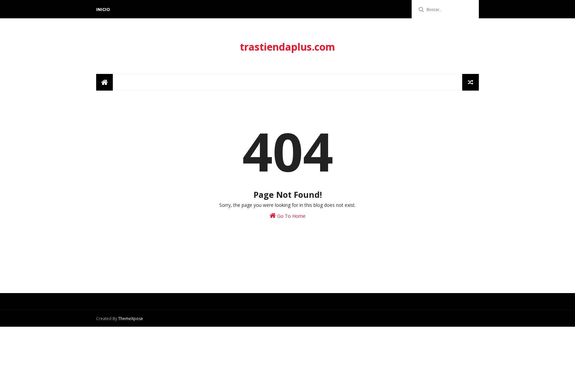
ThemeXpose (130, 318)
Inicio (103, 9)
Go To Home (290, 216)
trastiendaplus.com (287, 47)
